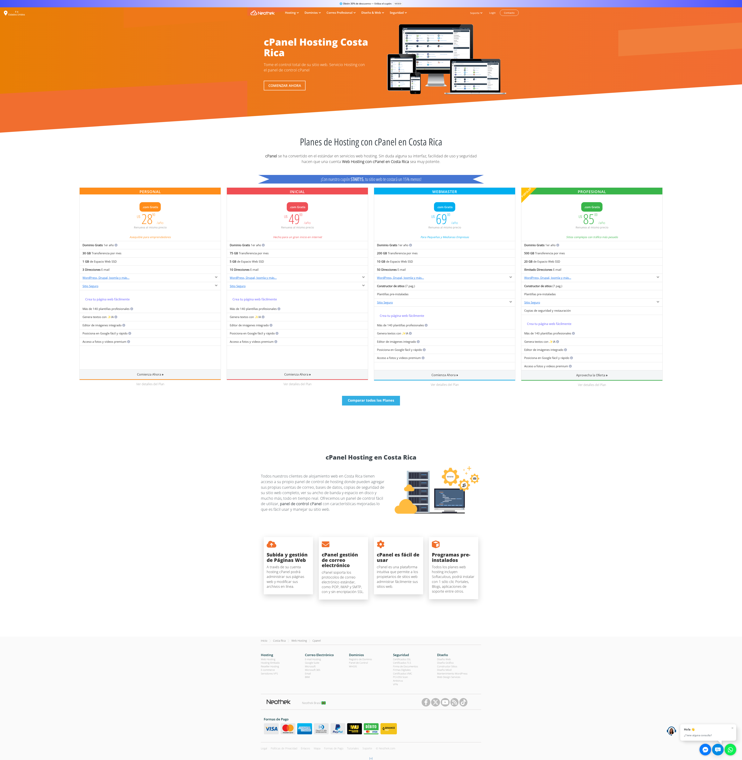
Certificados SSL (402, 659)
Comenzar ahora (284, 85)
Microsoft (310, 666)
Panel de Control (358, 662)
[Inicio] (262, 12)
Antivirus (398, 680)
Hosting (267, 655)
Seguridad (401, 655)
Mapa (317, 748)
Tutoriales (353, 748)
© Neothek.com (385, 748)
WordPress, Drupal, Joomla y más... (106, 278)
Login (492, 12)
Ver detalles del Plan (150, 384)
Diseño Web (444, 659)
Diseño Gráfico (445, 662)
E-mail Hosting (313, 659)
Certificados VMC (402, 673)
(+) (371, 758)
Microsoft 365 (312, 670)
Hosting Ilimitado (270, 662)
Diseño (442, 655)
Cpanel (316, 640)
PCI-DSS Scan (400, 677)
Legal (264, 748)
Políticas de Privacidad (284, 748)
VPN (395, 684)
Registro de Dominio (360, 659)
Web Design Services (448, 677)
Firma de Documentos (405, 666)
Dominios (356, 655)
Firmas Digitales (402, 670)
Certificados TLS (402, 662)
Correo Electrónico (319, 655)
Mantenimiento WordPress (452, 673)
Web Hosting (299, 640)
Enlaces (305, 748)
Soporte (367, 748)
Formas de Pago (333, 748)
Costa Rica (279, 640)
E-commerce (268, 670)
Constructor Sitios (447, 666)
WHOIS (353, 666)
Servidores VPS (269, 673)
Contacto (509, 12)
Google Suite (312, 662)
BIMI (307, 677)
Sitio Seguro (90, 286)
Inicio (264, 640)
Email (308, 673)
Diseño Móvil (444, 670)
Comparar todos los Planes (371, 400)
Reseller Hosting (270, 666)
